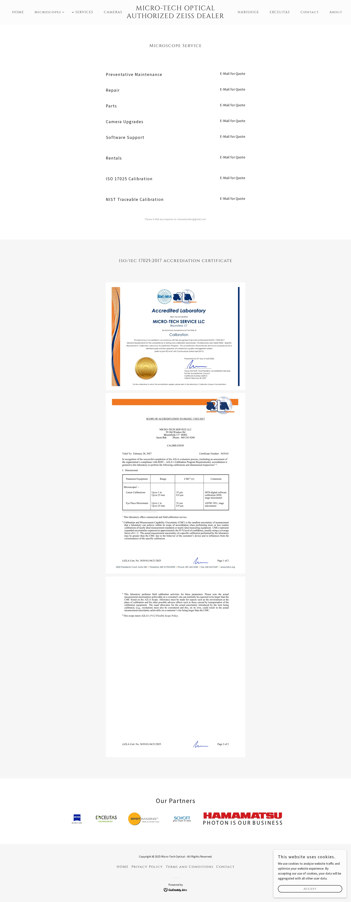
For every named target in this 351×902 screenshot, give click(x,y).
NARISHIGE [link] (248, 12)
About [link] (335, 12)
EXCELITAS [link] (280, 12)
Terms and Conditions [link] (189, 866)
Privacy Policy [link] (147, 866)
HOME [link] (18, 12)
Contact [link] (310, 12)
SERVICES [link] (84, 12)
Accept (310, 889)
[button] (48, 12)
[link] (175, 17)
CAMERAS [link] (113, 12)
